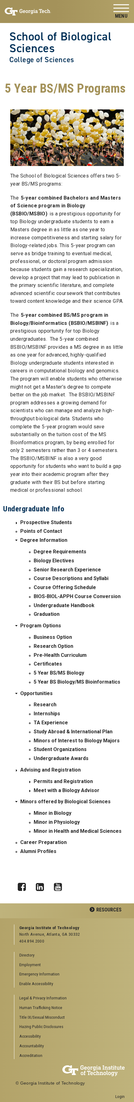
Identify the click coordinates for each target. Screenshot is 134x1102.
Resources (109, 910)
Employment (30, 964)
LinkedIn (42, 885)
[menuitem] (69, 998)
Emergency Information (39, 973)
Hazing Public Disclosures (41, 1026)
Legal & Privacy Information (43, 997)
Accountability (31, 1045)
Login (120, 1096)
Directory (27, 954)
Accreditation (30, 1055)
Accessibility (30, 1036)
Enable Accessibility (36, 983)
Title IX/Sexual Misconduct (42, 1017)
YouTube (60, 885)
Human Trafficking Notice (40, 1007)
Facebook (24, 885)
